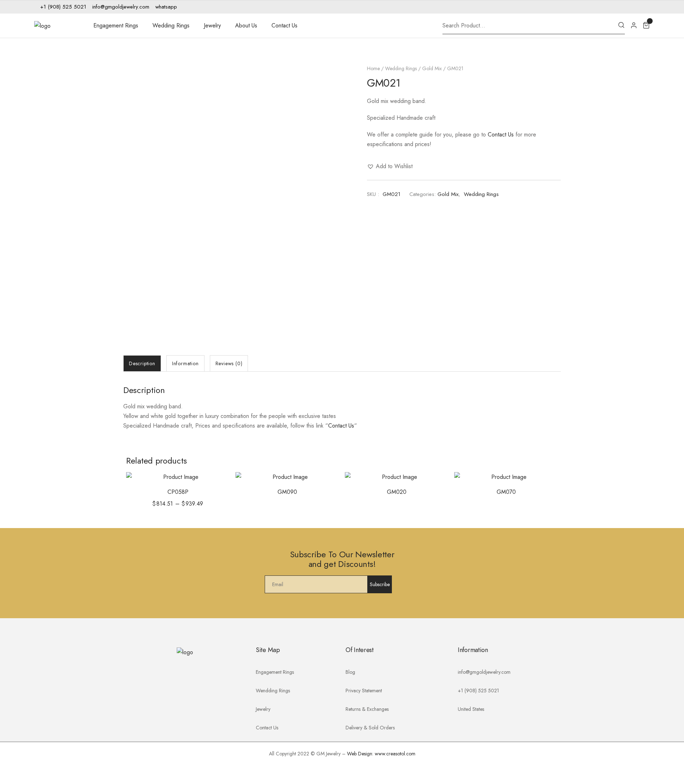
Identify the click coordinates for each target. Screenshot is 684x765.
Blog (350, 672)
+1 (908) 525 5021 (478, 690)
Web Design (359, 753)
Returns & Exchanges (367, 709)
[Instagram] (633, 6)
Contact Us (284, 25)
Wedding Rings (171, 25)
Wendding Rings (273, 690)
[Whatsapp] (644, 6)
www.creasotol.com (395, 753)
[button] (390, 166)
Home (373, 68)
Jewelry (212, 25)
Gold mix (432, 68)
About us (246, 25)
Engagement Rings (115, 25)
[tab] (142, 363)
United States (471, 709)
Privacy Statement (364, 690)
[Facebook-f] (623, 6)
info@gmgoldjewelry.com (484, 672)
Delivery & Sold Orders (370, 727)
